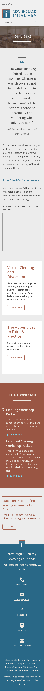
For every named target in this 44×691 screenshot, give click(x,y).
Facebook (22, 614)
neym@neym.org (22, 599)
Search (8, 23)
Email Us (9, 526)
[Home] (22, 16)
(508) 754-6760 (22, 584)
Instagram (22, 630)
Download (16, 434)
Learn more (16, 307)
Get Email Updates (22, 645)
